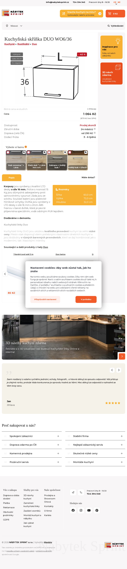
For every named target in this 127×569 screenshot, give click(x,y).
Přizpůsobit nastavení (45, 299)
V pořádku (86, 299)
